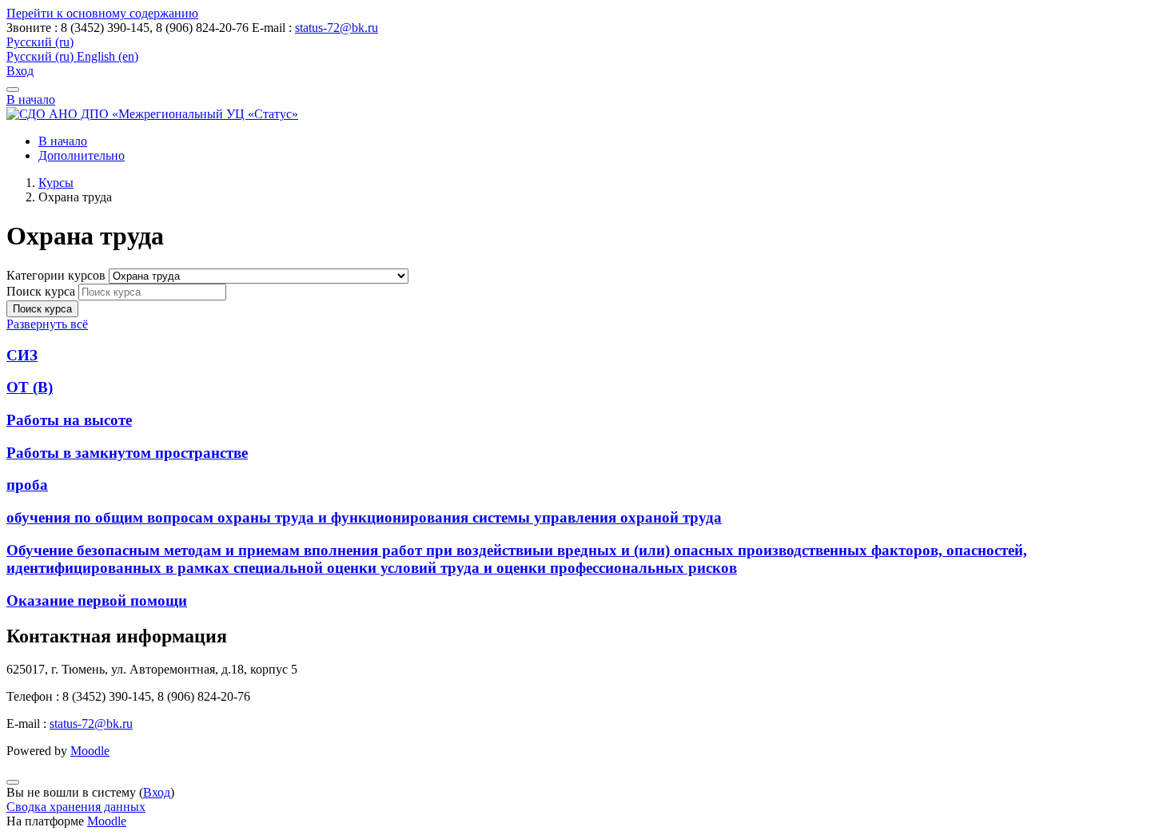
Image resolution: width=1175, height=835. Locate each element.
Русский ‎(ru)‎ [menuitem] (41, 56)
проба (27, 484)
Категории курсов (57, 275)
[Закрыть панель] (12, 89)
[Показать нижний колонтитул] (12, 782)
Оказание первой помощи (96, 600)
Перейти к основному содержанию (102, 13)
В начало (30, 99)
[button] (40, 42)
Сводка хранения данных (75, 806)
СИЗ (22, 355)
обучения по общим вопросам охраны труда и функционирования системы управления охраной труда (364, 517)
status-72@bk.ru (336, 27)
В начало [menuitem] (62, 141)
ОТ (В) (29, 387)
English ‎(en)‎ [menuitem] (107, 56)
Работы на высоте (69, 420)
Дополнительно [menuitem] (81, 155)
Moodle (90, 750)
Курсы (56, 182)
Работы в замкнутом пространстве (127, 452)
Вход (20, 71)
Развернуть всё (47, 324)
